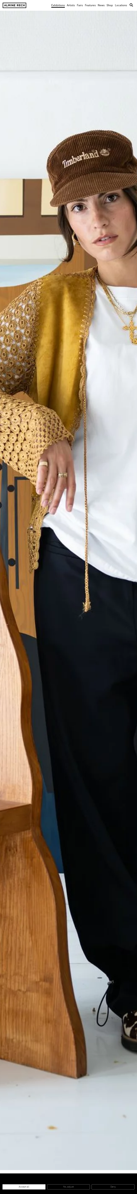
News (101, 5)
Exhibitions (58, 5)
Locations (121, 5)
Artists (71, 5)
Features (90, 5)
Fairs (80, 5)
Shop (110, 5)
